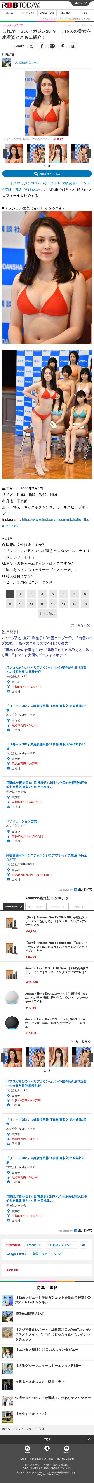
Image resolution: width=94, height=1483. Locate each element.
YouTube (67, 1452)
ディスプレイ (58, 906)
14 (63, 604)
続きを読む (47, 613)
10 (21, 604)
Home (27, 1452)
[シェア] (42, 46)
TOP (47, 1439)
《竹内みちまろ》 (80, 625)
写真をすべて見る (49, 173)
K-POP (58, 1254)
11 (31, 604)
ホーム (9, 13)
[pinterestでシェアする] (63, 46)
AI (83, 1245)
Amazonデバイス (13, 906)
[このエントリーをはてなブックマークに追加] (73, 46)
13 (53, 604)
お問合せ (24, 1459)
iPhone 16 (33, 1245)
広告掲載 (36, 1459)
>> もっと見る (81, 1041)
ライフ (84, 13)
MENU (78, 3)
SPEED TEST (47, 13)
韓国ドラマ (40, 1254)
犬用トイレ (80, 906)
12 (42, 604)
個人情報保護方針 (65, 1459)
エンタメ (65, 13)
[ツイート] (31, 46)
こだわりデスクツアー (61, 1245)
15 (74, 604)
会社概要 (48, 1459)
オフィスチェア (36, 906)
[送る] (52, 46)
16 (85, 604)
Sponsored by (65, 889)
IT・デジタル (28, 13)
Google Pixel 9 (16, 1254)
